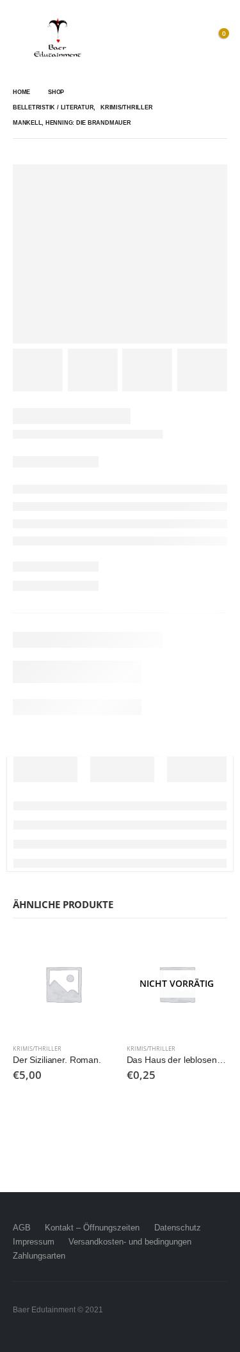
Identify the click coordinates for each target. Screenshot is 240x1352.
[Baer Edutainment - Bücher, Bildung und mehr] (57, 38)
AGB (22, 1227)
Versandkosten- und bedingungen (129, 1241)
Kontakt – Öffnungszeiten (92, 1227)
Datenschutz (177, 1227)
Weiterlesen (206, 954)
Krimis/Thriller (37, 1048)
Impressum (33, 1241)
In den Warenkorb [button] (92, 954)
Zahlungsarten (39, 1256)
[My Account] (188, 38)
